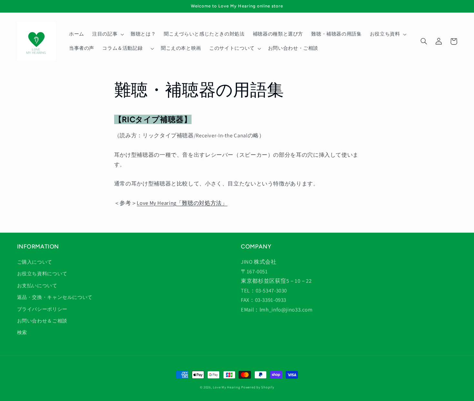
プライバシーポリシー (42, 309)
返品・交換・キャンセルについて (55, 297)
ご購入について (34, 262)
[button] (107, 34)
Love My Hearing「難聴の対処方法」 (182, 202)
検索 (22, 332)
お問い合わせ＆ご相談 (42, 321)
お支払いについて (37, 285)
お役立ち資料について (42, 273)
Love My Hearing (226, 387)
